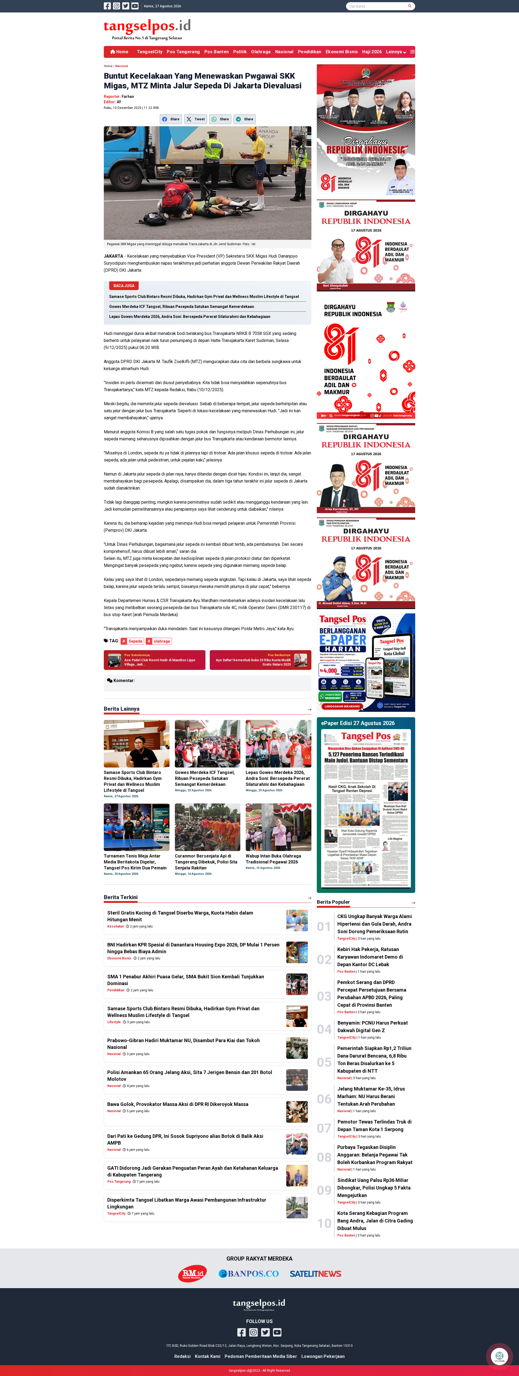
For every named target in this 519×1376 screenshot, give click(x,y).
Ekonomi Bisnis (342, 51)
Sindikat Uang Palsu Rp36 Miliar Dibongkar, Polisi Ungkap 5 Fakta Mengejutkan (374, 1187)
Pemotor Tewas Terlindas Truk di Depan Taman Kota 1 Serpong (375, 1125)
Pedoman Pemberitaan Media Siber (261, 1356)
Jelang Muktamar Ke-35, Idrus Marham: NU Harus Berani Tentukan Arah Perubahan (371, 1096)
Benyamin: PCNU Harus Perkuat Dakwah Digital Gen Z (373, 1026)
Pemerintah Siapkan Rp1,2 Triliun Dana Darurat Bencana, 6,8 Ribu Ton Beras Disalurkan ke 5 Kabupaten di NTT (374, 1059)
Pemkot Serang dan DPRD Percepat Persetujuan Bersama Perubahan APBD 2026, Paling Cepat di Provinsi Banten (371, 993)
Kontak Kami (207, 1356)
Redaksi (182, 1356)
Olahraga (261, 51)
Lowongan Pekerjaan (323, 1356)
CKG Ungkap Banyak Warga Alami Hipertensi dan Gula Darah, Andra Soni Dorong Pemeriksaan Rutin (374, 923)
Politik (240, 51)
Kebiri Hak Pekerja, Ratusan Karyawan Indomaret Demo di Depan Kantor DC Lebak (370, 956)
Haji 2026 (372, 51)
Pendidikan (309, 51)
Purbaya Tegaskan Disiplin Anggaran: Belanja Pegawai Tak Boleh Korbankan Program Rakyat (374, 1154)
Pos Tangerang (183, 51)
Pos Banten (216, 51)
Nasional (284, 51)
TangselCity (149, 51)
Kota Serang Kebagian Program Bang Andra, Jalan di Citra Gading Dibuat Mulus (375, 1220)
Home (121, 51)
